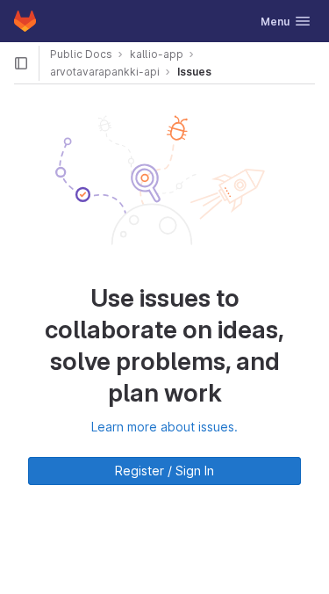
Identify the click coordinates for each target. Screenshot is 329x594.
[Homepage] (25, 21)
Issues (194, 71)
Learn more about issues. (164, 426)
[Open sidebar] (21, 63)
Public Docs (81, 54)
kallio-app (156, 54)
